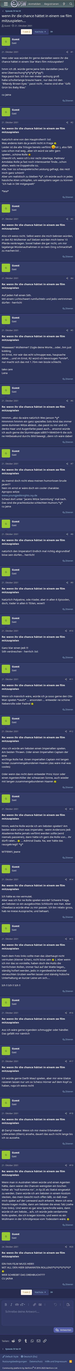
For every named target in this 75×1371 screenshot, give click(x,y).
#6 (72, 400)
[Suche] (71, 4)
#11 (71, 679)
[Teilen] (67, 52)
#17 (71, 1061)
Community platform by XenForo (30, 1368)
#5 (72, 330)
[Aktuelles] (64, 4)
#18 (71, 1113)
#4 (72, 278)
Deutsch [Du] (30, 1356)
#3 (72, 218)
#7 (72, 463)
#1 (72, 52)
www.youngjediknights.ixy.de (19, 495)
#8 (72, 534)
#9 (72, 582)
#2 (72, 122)
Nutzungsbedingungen (14, 1361)
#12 (71, 731)
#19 (71, 1165)
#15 (71, 938)
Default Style (11, 1356)
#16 (71, 1012)
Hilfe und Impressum (56, 1361)
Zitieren (69, 100)
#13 (71, 809)
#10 (71, 630)
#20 (71, 1246)
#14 (71, 879)
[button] (5, 1304)
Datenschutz (36, 1361)
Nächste (39, 31)
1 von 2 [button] (26, 31)
